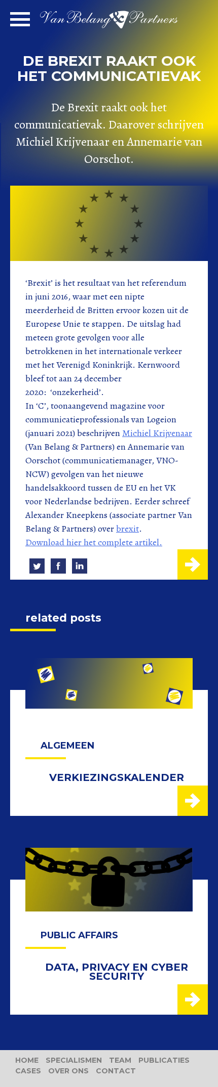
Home (27, 1060)
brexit (127, 529)
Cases (28, 1070)
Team (120, 1060)
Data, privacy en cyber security (116, 971)
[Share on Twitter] (37, 566)
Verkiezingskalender (116, 777)
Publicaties (164, 1060)
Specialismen (74, 1060)
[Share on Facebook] (58, 566)
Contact (116, 1070)
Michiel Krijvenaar (157, 433)
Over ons (68, 1070)
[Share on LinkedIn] (79, 566)
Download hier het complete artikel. (93, 542)
